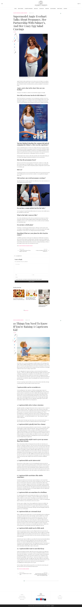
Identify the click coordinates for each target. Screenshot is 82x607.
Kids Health (41, 8)
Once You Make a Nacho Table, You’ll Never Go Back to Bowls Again (18, 299)
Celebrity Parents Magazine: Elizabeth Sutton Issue (43, 306)
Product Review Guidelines (22, 597)
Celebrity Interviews (29, 8)
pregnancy (31, 245)
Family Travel (59, 8)
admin (15, 332)
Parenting (47, 8)
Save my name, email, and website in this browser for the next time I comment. (29, 279)
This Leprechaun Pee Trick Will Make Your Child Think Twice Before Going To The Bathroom (31, 298)
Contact (60, 595)
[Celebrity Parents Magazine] (41, 3)
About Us (22, 594)
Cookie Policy (48, 605)
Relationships (53, 8)
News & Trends (20, 8)
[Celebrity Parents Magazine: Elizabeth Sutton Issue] (44, 297)
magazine (27, 245)
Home (15, 8)
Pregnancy (36, 8)
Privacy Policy (60, 598)
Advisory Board (22, 599)
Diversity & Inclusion (22, 596)
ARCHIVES (65, 8)
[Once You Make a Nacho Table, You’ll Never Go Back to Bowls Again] (18, 293)
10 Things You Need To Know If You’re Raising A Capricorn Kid (30, 327)
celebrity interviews (22, 245)
